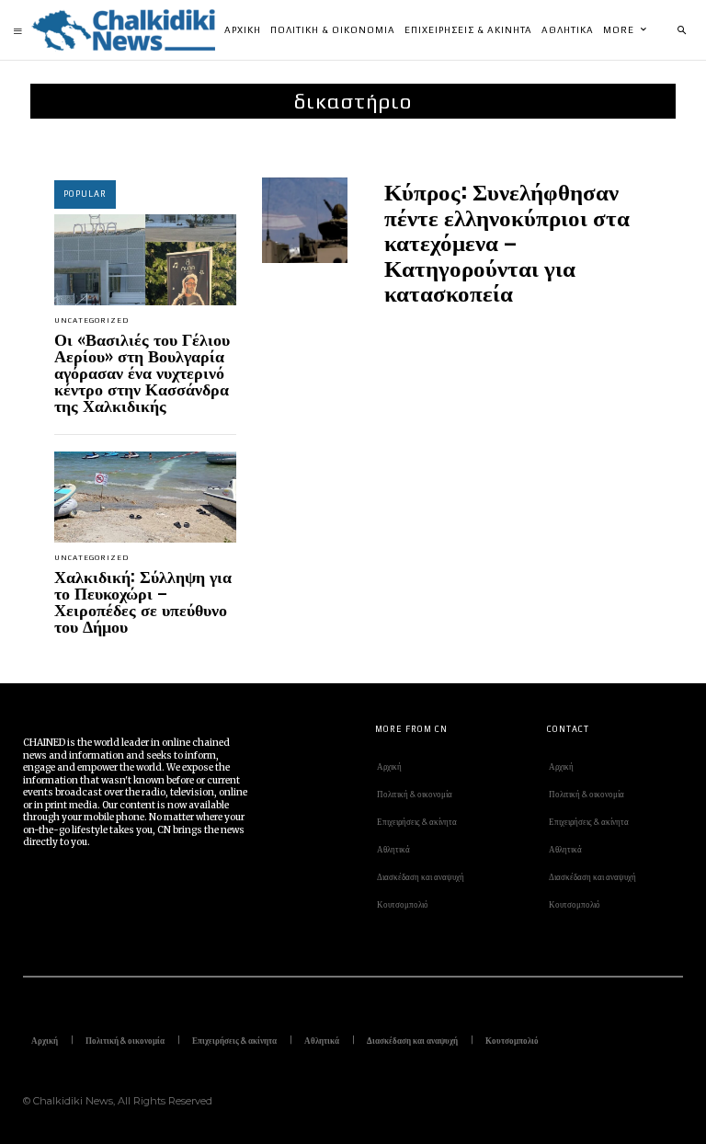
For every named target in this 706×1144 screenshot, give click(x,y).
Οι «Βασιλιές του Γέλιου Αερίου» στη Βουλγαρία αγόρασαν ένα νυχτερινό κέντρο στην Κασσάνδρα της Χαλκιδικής (142, 371)
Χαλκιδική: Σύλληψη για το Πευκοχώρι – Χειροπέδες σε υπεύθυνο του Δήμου (143, 600)
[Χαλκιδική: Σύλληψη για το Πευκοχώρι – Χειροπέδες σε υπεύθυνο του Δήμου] (145, 497)
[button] (681, 30)
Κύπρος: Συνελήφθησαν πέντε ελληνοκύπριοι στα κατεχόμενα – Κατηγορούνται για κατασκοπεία (507, 240)
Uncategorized (91, 321)
